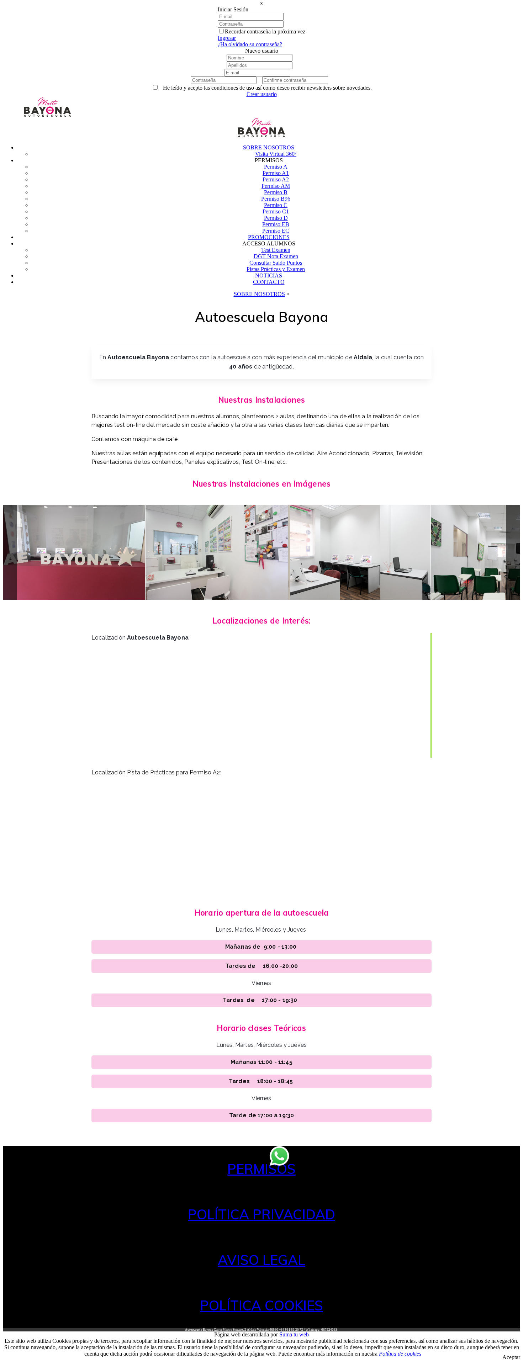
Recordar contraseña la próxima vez (265, 31)
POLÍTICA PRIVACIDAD (261, 1214)
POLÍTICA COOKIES (261, 1305)
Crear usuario (262, 94)
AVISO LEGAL (261, 1259)
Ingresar (227, 38)
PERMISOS (261, 1168)
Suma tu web (294, 1334)
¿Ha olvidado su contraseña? (250, 44)
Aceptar (511, 1357)
